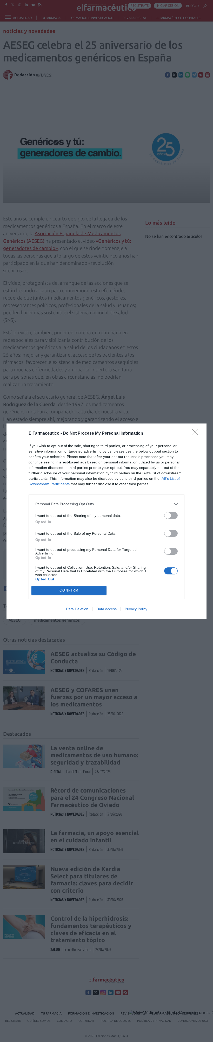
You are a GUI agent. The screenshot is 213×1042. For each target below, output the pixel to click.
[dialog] (106, 521)
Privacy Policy (136, 609)
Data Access (106, 609)
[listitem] (106, 504)
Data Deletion (77, 609)
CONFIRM (69, 590)
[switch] (171, 515)
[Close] (196, 434)
